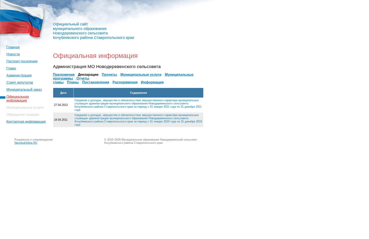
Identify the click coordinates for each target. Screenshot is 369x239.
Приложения (64, 74)
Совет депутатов (19, 82)
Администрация (19, 75)
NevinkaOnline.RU (26, 142)
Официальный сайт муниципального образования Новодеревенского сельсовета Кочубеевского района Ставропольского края (93, 31)
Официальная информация (17, 98)
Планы (73, 82)
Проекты (109, 74)
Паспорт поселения (22, 61)
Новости (13, 54)
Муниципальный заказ (24, 89)
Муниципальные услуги (140, 74)
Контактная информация (26, 121)
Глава (11, 68)
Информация (152, 82)
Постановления (95, 82)
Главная (13, 47)
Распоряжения (125, 82)
